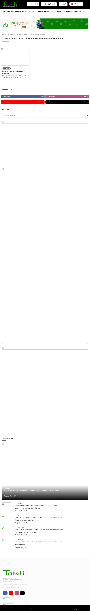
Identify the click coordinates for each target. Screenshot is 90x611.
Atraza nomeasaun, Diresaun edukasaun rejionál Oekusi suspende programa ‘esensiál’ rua (36, 506)
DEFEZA (40, 11)
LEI (64, 11)
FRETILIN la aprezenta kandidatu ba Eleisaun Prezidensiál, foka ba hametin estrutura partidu (39, 531)
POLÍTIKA (32, 11)
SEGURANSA (49, 11)
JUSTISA (58, 11)
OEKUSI (7, 488)
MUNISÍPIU (15, 11)
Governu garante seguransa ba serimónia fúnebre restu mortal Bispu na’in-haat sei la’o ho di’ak (38, 518)
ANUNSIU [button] (34, 4)
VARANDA (6, 11)
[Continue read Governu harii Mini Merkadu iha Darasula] (15, 56)
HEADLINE (21, 527)
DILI (19, 515)
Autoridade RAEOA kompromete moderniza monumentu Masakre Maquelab (32, 490)
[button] (11, 608)
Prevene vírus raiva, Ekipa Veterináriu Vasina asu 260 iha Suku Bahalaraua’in (38, 543)
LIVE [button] (64, 4)
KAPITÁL (69, 11)
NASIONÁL (6, 68)
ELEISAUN (24, 11)
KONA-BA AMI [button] (50, 4)
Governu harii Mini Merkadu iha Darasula (13, 72)
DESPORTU (78, 11)
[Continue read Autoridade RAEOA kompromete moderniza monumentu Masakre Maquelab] (45, 471)
